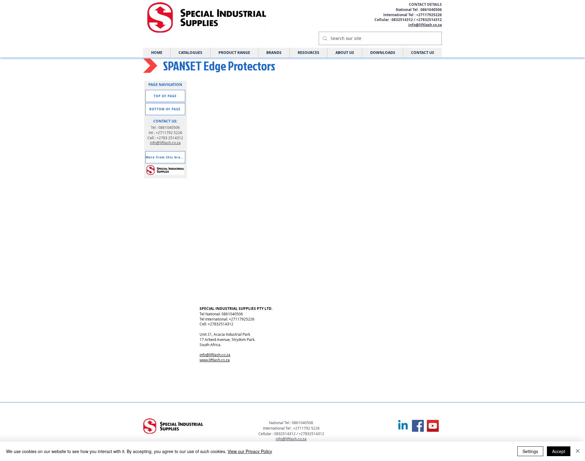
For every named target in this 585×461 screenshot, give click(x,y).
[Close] (577, 451)
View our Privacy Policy (250, 451)
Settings (530, 451)
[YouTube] (433, 426)
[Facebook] (418, 426)
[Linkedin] (403, 426)
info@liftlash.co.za (425, 24)
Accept (558, 451)
